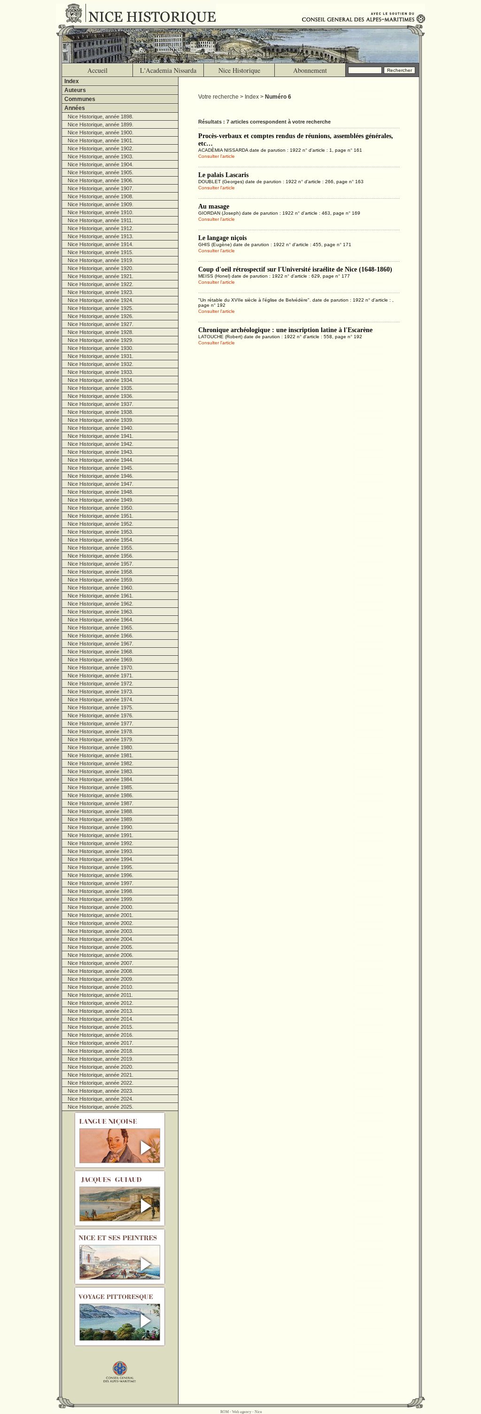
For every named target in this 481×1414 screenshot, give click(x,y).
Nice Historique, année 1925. (100, 308)
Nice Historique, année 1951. (100, 516)
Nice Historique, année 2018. (100, 1051)
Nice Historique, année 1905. (100, 172)
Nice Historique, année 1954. (100, 540)
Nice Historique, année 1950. (100, 508)
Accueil (97, 70)
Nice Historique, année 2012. (100, 1003)
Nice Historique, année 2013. (100, 1011)
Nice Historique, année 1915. (100, 252)
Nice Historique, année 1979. (100, 739)
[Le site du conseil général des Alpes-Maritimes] (120, 1367)
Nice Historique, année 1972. (100, 683)
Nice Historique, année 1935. (100, 388)
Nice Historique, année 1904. (100, 164)
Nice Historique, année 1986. (100, 795)
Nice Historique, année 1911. (100, 220)
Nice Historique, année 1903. (100, 156)
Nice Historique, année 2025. (100, 1107)
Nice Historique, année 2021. (100, 1075)
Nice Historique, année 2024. (100, 1099)
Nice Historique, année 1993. (100, 851)
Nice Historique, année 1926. (100, 316)
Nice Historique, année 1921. (100, 276)
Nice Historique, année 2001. (100, 915)
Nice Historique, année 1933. (100, 372)
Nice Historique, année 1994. (100, 859)
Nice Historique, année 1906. (100, 180)
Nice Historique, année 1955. (100, 548)
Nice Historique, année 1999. (100, 899)
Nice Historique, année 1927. (100, 324)
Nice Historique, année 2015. (100, 1027)
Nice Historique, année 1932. (100, 364)
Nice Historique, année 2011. (100, 995)
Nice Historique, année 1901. (100, 140)
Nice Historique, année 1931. (100, 356)
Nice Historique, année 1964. (100, 619)
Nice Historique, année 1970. (100, 667)
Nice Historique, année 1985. (100, 787)
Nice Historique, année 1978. (100, 731)
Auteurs (75, 90)
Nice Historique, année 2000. (100, 907)
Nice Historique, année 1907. (100, 188)
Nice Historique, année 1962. (100, 603)
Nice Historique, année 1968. (100, 651)
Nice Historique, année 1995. (100, 867)
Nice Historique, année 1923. (100, 292)
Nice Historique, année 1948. (100, 492)
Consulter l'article (216, 156)
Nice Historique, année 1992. (100, 843)
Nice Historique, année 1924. (100, 300)
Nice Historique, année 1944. (100, 460)
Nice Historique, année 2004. (100, 939)
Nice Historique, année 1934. (100, 380)
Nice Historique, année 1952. (100, 524)
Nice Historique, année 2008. (100, 971)
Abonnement (310, 70)
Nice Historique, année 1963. (100, 611)
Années (74, 108)
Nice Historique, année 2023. (100, 1091)
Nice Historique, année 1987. (100, 803)
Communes (79, 99)
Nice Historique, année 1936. (100, 396)
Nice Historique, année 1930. (100, 348)
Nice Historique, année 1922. (100, 284)
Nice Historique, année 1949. (100, 500)
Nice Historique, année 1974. (100, 699)
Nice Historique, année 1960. (100, 587)
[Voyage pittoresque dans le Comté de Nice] (120, 1316)
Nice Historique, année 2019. (100, 1059)
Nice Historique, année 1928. (100, 332)
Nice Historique (239, 70)
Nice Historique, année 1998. (100, 891)
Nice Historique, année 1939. (100, 420)
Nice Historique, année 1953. (100, 532)
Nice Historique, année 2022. (100, 1083)
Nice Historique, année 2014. (100, 1019)
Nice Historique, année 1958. (100, 572)
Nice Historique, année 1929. (100, 340)
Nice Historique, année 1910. (100, 212)
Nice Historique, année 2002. (100, 923)
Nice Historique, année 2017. (100, 1043)
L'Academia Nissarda (168, 70)
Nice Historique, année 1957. (100, 564)
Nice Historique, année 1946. (100, 476)
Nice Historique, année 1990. (100, 827)
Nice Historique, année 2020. (100, 1067)
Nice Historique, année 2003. (100, 931)
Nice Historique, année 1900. (100, 132)
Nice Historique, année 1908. (100, 196)
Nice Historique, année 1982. (100, 763)
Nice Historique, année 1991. (100, 835)
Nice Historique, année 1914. (100, 244)
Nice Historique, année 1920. (100, 268)
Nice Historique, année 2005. (100, 947)
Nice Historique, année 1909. (100, 204)
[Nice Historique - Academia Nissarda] (143, 14)
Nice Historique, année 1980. (100, 747)
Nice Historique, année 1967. (100, 643)
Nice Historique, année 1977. (100, 723)
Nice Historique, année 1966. (100, 635)
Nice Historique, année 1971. (100, 675)
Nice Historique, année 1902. (100, 148)
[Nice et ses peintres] (120, 1257)
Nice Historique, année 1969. (100, 659)
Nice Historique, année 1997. (100, 883)
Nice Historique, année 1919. (100, 260)
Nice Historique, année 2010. (100, 987)
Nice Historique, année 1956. (100, 556)
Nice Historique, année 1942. (100, 444)
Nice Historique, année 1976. (100, 715)
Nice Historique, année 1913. (100, 236)
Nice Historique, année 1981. (100, 755)
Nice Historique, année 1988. (100, 811)
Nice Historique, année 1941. (100, 436)
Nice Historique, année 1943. (100, 452)
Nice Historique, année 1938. (100, 412)
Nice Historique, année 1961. (100, 595)
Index (71, 81)
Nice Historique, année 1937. (100, 404)
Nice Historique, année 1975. (100, 707)
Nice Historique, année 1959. (100, 580)
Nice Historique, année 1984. (100, 779)
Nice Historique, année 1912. (100, 228)
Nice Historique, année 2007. (100, 963)
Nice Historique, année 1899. (100, 124)
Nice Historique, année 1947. (100, 484)
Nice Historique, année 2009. (100, 979)
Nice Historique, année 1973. (100, 691)
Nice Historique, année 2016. (100, 1035)
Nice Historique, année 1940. (100, 428)
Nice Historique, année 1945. (100, 468)
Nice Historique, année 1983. (100, 771)
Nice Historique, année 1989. (100, 819)
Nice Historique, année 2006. (100, 955)
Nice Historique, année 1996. (100, 875)
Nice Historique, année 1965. (100, 627)
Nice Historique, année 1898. (100, 116)
